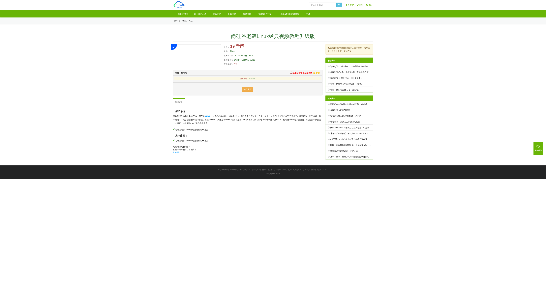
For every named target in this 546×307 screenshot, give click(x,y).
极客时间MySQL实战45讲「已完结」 (346, 115)
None (191, 21)
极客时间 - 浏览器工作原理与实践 (345, 121)
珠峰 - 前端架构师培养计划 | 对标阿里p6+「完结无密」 (354, 145)
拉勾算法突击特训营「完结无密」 (345, 150)
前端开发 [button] (217, 14)
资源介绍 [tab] (179, 101)
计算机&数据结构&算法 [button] (289, 14)
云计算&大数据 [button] (264, 14)
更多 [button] (308, 14)
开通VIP (350, 5)
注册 (361, 5)
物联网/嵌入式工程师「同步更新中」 (346, 77)
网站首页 (184, 14)
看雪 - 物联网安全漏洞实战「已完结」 (347, 83)
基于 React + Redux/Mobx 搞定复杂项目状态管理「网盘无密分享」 (360, 156)
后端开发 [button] (232, 14)
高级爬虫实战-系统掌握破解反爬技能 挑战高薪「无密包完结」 (357, 104)
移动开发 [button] (247, 14)
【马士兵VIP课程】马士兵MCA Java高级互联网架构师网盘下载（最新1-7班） (364, 133)
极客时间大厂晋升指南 (340, 110)
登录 (370, 5)
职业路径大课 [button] (200, 14)
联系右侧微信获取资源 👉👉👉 (306, 72)
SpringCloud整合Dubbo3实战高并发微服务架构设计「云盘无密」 (359, 66)
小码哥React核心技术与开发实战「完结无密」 (350, 139)
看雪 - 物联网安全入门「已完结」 (345, 89)
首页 (184, 21)
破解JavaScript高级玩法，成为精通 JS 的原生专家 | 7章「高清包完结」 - (362, 127)
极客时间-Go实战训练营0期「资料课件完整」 (350, 72)
